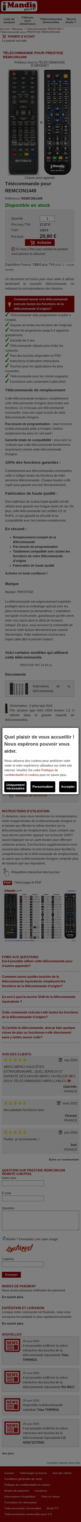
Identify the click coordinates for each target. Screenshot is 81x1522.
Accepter (68, 786)
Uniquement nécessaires (15, 786)
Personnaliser (42, 786)
